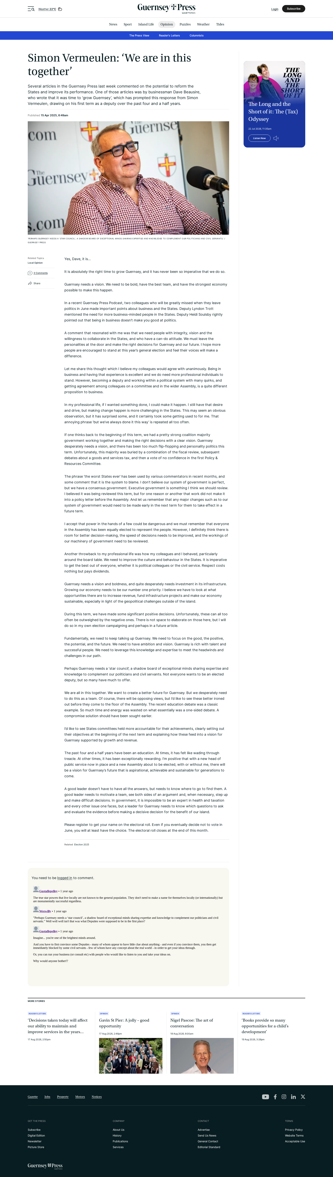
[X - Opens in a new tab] (303, 1096)
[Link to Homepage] (166, 8)
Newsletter (34, 1141)
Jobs (47, 1097)
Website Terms (294, 1135)
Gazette (33, 1097)
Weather (47, 9)
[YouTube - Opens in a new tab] (265, 1096)
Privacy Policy (294, 1129)
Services (118, 1147)
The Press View (139, 35)
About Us (118, 1129)
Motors (80, 1097)
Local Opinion (35, 262)
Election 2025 (81, 844)
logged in (64, 877)
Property (63, 1097)
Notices (97, 1097)
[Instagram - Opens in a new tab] (284, 1096)
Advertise (204, 1129)
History (117, 1135)
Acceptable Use (295, 1141)
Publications (120, 1141)
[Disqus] (128, 932)
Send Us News (207, 1135)
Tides (220, 24)
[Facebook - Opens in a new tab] (275, 1096)
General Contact (208, 1141)
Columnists (197, 35)
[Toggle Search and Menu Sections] (31, 8)
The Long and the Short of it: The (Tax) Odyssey (273, 111)
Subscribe (293, 8)
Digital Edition (36, 1135)
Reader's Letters (169, 35)
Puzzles (185, 24)
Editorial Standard (209, 1147)
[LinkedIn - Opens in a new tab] (293, 1096)
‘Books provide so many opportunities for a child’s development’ (265, 1026)
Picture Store (36, 1147)
